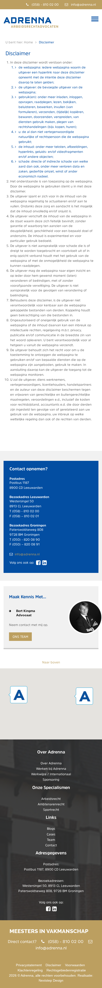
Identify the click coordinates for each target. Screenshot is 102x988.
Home (28, 42)
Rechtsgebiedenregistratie (66, 970)
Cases (51, 834)
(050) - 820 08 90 (26, 539)
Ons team (20, 636)
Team (51, 839)
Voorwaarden (75, 965)
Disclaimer (53, 965)
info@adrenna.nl (83, 4)
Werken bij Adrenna (51, 768)
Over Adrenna (51, 763)
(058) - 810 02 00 (45, 4)
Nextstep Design (51, 980)
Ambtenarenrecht (51, 804)
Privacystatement (29, 965)
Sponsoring (51, 779)
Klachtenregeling (30, 970)
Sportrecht (51, 809)
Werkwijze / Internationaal (51, 774)
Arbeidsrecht (51, 798)
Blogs (51, 828)
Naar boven (51, 662)
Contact (51, 845)
